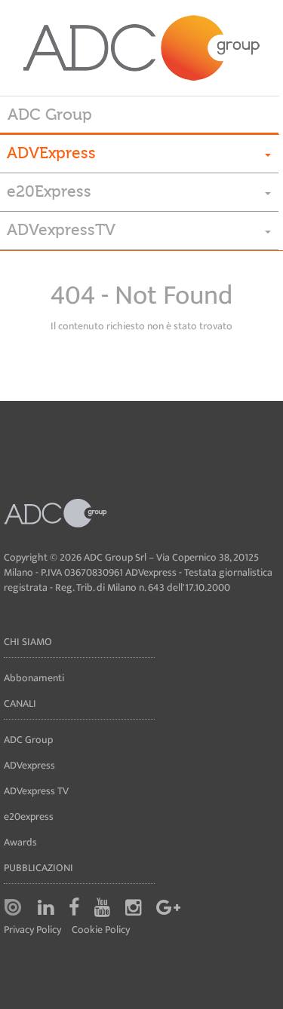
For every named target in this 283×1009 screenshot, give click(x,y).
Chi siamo (28, 641)
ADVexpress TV (36, 791)
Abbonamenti (34, 677)
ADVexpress (29, 765)
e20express (29, 816)
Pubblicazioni (38, 867)
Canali (20, 703)
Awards (20, 842)
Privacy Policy (32, 930)
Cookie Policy (101, 930)
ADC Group (50, 114)
